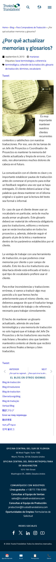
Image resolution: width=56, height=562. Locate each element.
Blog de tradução (10, 401)
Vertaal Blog (8, 405)
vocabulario (35, 68)
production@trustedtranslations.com (28, 507)
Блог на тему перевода (14, 415)
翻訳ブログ (8, 410)
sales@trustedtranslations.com (28, 498)
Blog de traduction (11, 391)
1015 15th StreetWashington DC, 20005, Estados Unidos (28, 471)
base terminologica (25, 60)
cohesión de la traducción (32, 64)
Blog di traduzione (11, 387)
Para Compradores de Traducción (31, 27)
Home (5, 27)
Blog (12, 27)
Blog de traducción (11, 382)
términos (24, 68)
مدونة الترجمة (9, 424)
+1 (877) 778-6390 (36, 489)
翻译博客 (7, 420)
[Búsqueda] (28, 7)
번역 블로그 (8, 429)
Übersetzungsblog (11, 396)
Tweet (5, 76)
